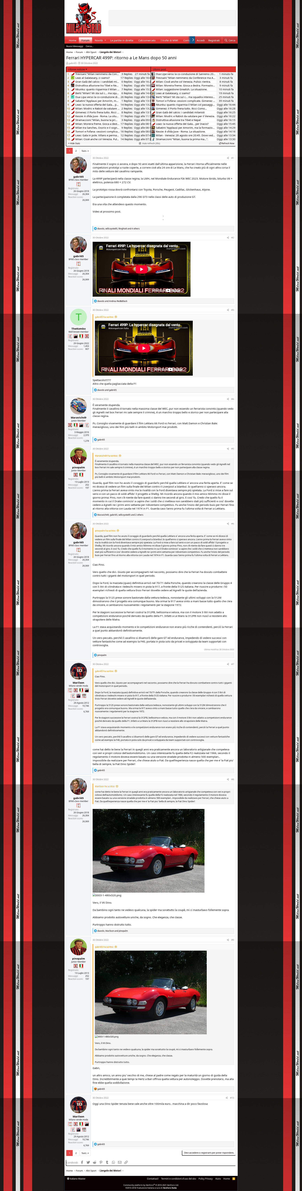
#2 (232, 237)
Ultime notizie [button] (76, 69)
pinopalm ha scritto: (105, 530)
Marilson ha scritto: (105, 786)
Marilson (78, 682)
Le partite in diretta (121, 40)
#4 (232, 399)
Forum (85, 40)
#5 (232, 448)
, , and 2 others (120, 514)
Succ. (84, 150)
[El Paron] (76, 336)
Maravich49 (78, 417)
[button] (105, 40)
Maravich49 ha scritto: (106, 455)
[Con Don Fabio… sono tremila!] (78, 696)
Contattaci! (153, 1178)
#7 (232, 664)
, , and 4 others (118, 228)
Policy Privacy (206, 1178)
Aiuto (218, 1178)
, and (112, 930)
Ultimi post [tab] (159, 69)
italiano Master (77, 1178)
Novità (99, 40)
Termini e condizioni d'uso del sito (178, 1178)
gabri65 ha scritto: (104, 316)
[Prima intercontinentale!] (78, 184)
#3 (232, 310)
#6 (232, 523)
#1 (232, 158)
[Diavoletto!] (87, 336)
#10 (232, 1097)
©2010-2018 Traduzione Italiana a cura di (151, 1187)
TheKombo (78, 328)
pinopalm (78, 467)
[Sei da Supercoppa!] (84, 696)
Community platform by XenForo (151, 1185)
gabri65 (73, 63)
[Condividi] (228, 158)
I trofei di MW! (169, 40)
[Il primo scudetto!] (81, 336)
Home (72, 40)
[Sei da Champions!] (70, 336)
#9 (232, 939)
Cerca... (89, 46)
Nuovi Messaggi (74, 46)
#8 (232, 779)
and (112, 301)
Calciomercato (147, 40)
